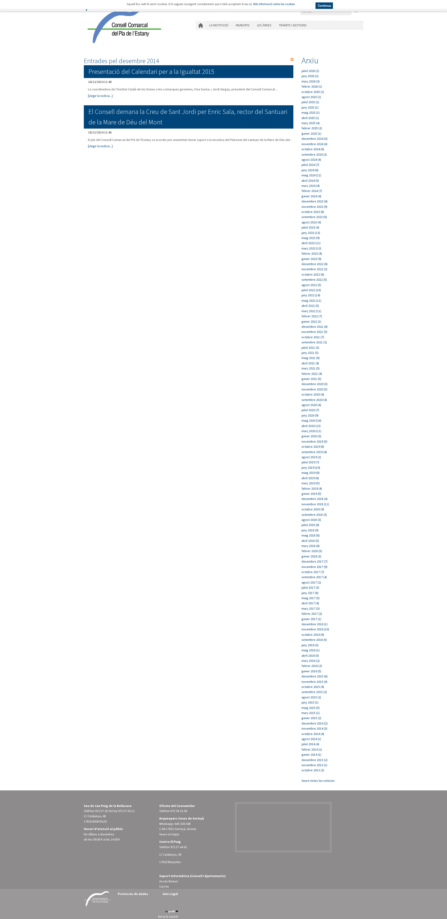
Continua (324, 5)
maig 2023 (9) (310, 238)
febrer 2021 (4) (311, 374)
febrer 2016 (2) (311, 666)
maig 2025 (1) (310, 112)
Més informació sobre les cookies (274, 4)
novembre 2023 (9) (314, 207)
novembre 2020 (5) (314, 389)
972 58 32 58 (178, 811)
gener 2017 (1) (311, 619)
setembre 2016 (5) (314, 640)
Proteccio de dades (133, 894)
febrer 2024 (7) (311, 191)
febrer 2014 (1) (311, 749)
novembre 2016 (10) (315, 629)
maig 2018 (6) (310, 535)
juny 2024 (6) (309, 170)
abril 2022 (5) (310, 306)
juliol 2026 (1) (310, 71)
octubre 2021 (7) (312, 337)
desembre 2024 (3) (314, 139)
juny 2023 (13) (310, 233)
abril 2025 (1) (310, 118)
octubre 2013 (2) (312, 770)
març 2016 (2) (310, 661)
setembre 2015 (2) (314, 692)
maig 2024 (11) (311, 175)
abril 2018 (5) (310, 541)
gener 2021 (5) (311, 379)
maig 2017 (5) (310, 598)
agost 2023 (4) (311, 222)
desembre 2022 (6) (314, 264)
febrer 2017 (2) (311, 614)
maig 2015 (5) (310, 708)
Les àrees (264, 25)
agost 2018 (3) (311, 520)
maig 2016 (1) (310, 650)
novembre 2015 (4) (314, 682)
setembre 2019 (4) (314, 452)
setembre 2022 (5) (314, 279)
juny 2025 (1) (309, 107)
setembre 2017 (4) (314, 577)
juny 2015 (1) (309, 702)
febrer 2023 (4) (311, 253)
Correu (164, 886)
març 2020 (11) (311, 431)
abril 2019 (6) (310, 478)
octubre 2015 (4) (312, 687)
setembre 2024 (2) (314, 154)
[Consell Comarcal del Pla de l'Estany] (123, 24)
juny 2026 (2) (309, 76)
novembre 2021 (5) (314, 332)
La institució (218, 25)
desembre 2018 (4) (314, 499)
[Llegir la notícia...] (100, 96)
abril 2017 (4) (310, 603)
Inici (201, 25)
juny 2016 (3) (309, 645)
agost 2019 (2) (311, 457)
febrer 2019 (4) (311, 488)
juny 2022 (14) (310, 295)
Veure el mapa (169, 834)
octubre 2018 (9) (312, 509)
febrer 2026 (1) (311, 86)
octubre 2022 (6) (312, 274)
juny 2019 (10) (310, 467)
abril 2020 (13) (311, 426)
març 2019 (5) (310, 483)
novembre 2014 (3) (314, 728)
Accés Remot (168, 881)
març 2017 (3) (310, 608)
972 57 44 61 (178, 847)
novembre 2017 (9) (314, 567)
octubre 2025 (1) (312, 92)
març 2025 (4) (310, 123)
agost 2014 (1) (311, 739)
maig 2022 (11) (311, 300)
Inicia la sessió (168, 916)
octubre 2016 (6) (312, 634)
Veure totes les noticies (318, 781)
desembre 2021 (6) (314, 327)
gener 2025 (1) (311, 133)
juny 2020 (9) (309, 415)
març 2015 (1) (310, 713)
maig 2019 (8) (310, 473)
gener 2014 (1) (311, 754)
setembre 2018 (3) (314, 514)
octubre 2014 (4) (312, 734)
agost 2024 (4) (311, 159)
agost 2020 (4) (311, 405)
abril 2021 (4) (310, 363)
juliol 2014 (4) (310, 744)
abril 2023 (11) (311, 243)
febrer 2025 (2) (311, 128)
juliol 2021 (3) (310, 347)
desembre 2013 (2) (314, 760)
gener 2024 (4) (311, 196)
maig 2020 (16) (311, 420)
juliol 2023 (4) (310, 227)
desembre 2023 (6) (314, 201)
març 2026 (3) (310, 81)
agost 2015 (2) (311, 697)
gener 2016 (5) (311, 671)
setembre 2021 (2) (314, 342)
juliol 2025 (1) (310, 102)
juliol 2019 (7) (310, 462)
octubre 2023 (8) (312, 212)
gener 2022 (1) (311, 321)
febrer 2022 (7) (311, 316)
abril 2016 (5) (310, 655)
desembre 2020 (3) (314, 384)
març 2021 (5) (310, 368)
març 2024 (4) (310, 186)
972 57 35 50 (103, 811)
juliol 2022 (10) (311, 290)
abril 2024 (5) (310, 180)
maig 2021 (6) (310, 358)
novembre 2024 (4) (314, 144)
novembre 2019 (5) (314, 441)
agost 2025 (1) (311, 97)
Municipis (243, 25)
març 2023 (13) (311, 248)
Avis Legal (170, 894)
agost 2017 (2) (311, 582)
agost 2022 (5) (311, 285)
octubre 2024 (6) (312, 149)
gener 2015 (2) (311, 718)
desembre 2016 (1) (314, 624)
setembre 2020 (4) (314, 400)
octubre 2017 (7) (312, 572)
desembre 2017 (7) (314, 561)
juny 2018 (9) (309, 530)
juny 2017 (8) (309, 593)
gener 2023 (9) (311, 259)
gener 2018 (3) (311, 556)
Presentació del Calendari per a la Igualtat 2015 (151, 71)
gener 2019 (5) (311, 494)
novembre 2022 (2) (314, 269)
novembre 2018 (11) (315, 504)
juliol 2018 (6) (310, 525)
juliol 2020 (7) (310, 410)
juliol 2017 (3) (310, 587)
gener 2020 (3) (311, 436)
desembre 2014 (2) (314, 723)
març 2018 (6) (310, 546)
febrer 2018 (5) (311, 551)
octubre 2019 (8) (312, 446)
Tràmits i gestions (293, 25)
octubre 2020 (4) (312, 394)
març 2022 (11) (311, 311)
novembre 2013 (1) (314, 765)
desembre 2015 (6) (314, 676)
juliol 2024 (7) (310, 165)
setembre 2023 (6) (314, 217)
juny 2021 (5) (309, 353)
